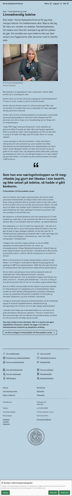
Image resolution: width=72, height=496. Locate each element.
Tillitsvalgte (41, 395)
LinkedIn (6, 422)
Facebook (6, 419)
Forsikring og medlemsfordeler (18, 358)
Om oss (5, 387)
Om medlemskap (12, 354)
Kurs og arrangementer (15, 362)
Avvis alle (53, 493)
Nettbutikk (40, 391)
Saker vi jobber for (9, 395)
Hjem (4, 11)
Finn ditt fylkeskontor (14, 370)
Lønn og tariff (45, 354)
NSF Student (11, 378)
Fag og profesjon (46, 370)
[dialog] (36, 488)
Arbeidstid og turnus (48, 358)
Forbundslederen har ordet (17, 11)
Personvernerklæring (44, 419)
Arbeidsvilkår (45, 362)
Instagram (6, 424)
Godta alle (64, 493)
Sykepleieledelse (46, 378)
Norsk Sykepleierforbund (13, 3)
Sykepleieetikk (46, 374)
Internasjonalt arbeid (10, 391)
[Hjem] (36, 445)
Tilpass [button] (5, 493)
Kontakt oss (41, 387)
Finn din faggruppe (13, 374)
